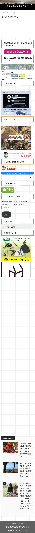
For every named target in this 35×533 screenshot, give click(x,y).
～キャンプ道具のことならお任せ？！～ (17, 523)
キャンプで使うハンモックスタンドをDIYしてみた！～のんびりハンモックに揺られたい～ (25, 469)
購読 (6, 214)
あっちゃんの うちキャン (17, 5)
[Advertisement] (17, 355)
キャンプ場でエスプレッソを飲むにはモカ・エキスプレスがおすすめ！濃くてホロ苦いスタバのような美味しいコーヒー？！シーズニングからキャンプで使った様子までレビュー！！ (25, 497)
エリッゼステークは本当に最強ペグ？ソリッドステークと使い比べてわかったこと (25, 449)
